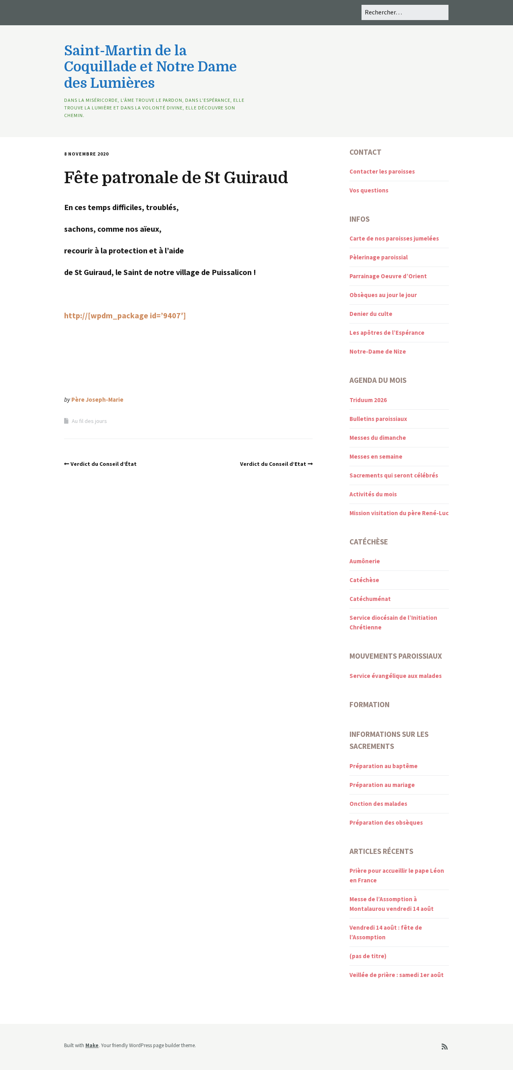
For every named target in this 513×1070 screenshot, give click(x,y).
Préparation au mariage (382, 785)
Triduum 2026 (368, 400)
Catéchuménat (370, 599)
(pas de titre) (367, 956)
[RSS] (444, 1047)
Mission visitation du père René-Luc (398, 513)
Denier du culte (370, 314)
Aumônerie (364, 561)
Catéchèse (364, 580)
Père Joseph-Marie (97, 399)
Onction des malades (378, 803)
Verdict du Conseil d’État (104, 463)
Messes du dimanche (377, 437)
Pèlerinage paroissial (378, 257)
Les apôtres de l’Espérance (386, 332)
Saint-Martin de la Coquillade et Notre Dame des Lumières (150, 67)
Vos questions (368, 190)
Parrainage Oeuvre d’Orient (388, 276)
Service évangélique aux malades (395, 676)
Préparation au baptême (383, 766)
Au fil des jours (89, 421)
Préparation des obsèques (386, 822)
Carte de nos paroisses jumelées (394, 238)
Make (92, 1045)
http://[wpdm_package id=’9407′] (125, 315)
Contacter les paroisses (382, 171)
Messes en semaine (375, 456)
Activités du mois (373, 494)
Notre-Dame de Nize (377, 351)
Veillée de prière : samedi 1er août (396, 975)
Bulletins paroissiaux (378, 419)
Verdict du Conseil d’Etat (273, 463)
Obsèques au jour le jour (383, 295)
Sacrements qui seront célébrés (393, 475)
